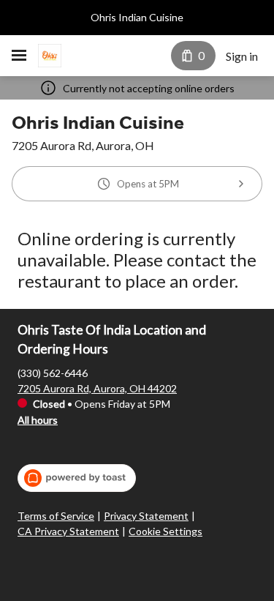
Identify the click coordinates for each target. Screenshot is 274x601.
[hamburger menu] (19, 55)
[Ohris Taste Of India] (49, 55)
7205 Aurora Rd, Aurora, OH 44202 (97, 388)
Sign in (242, 56)
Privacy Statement (146, 515)
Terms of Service (56, 515)
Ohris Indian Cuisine (137, 17)
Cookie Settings (165, 531)
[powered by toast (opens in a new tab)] (76, 478)
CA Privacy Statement (68, 531)
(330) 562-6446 (53, 373)
